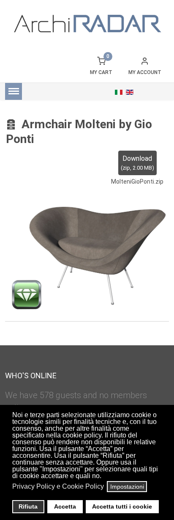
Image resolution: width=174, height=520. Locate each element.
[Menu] (13, 91)
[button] (103, 477)
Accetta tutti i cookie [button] (122, 506)
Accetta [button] (65, 506)
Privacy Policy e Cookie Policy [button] (58, 486)
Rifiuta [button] (28, 506)
